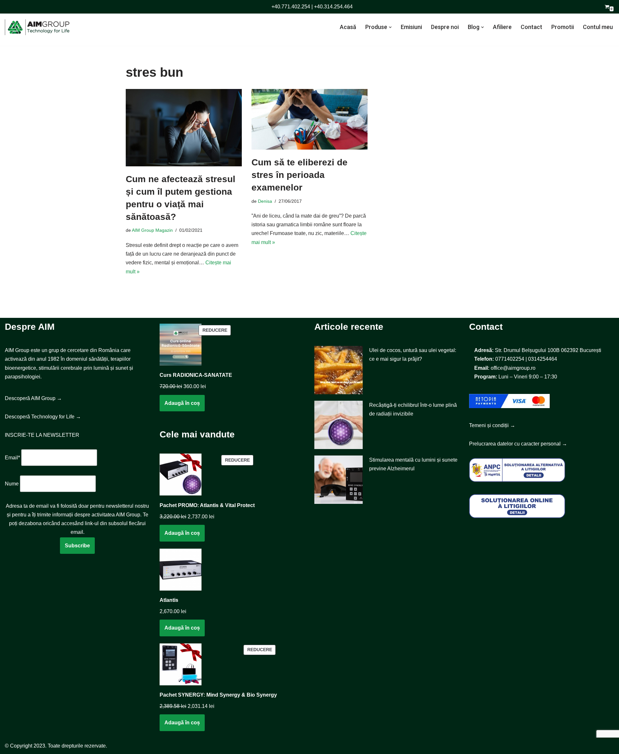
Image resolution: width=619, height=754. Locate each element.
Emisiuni (411, 27)
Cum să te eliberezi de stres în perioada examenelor (299, 174)
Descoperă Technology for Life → (43, 416)
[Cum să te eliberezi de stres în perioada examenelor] (309, 119)
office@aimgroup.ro (513, 368)
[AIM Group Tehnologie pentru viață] (37, 27)
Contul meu (598, 27)
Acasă (348, 27)
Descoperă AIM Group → (33, 398)
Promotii (562, 27)
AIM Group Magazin (152, 230)
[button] (390, 27)
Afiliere (502, 27)
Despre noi (445, 27)
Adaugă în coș (182, 403)
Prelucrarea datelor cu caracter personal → (518, 443)
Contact (531, 27)
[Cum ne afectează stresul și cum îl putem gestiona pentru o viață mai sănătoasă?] (184, 127)
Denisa (265, 201)
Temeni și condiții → (492, 425)
